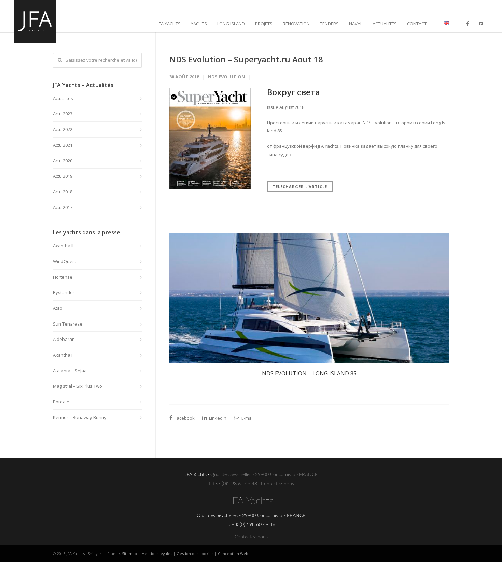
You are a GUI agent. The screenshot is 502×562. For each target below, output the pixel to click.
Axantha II (63, 246)
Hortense (62, 277)
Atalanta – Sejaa (70, 371)
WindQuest (64, 261)
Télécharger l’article (300, 186)
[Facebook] (467, 23)
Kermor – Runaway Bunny (80, 417)
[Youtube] (481, 23)
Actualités (385, 23)
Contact (417, 23)
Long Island (231, 23)
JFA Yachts (169, 23)
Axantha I (62, 355)
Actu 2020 (62, 161)
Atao (57, 308)
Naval (355, 23)
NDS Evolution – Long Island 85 (309, 373)
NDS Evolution (226, 77)
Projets (264, 23)
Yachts (199, 23)
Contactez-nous (277, 483)
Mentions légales (156, 553)
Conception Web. (233, 553)
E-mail (247, 418)
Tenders (329, 23)
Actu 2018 (62, 192)
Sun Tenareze (67, 324)
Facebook (184, 418)
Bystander (63, 292)
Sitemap (129, 553)
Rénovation (296, 23)
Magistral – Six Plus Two (77, 386)
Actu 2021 (62, 145)
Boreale (61, 402)
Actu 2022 (62, 129)
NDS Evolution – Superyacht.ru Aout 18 (246, 59)
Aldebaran (64, 339)
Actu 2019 (62, 176)
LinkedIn (217, 418)
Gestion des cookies (195, 553)
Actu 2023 (62, 114)
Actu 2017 (62, 207)
